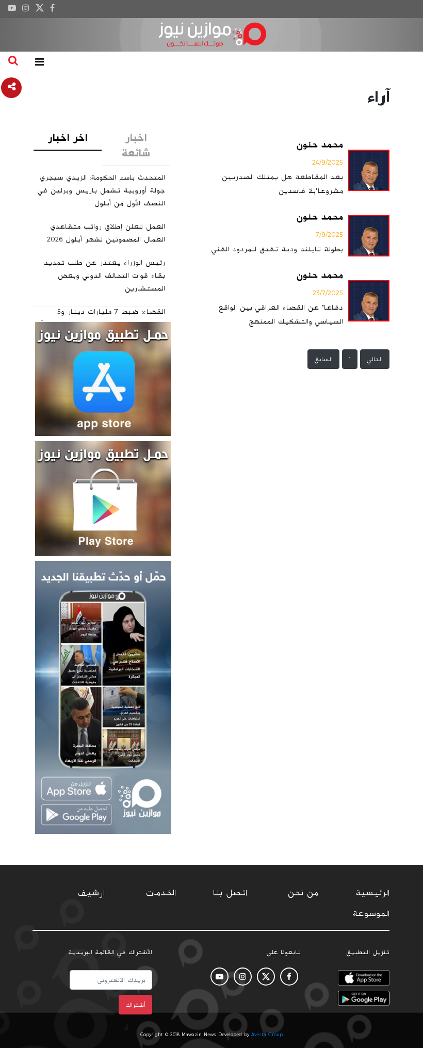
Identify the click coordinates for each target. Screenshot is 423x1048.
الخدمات (161, 893)
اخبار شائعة (135, 145)
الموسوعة (370, 914)
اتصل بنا (230, 893)
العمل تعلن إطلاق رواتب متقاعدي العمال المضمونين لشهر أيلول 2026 (106, 233)
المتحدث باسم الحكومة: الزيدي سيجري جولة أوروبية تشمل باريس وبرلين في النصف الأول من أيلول (101, 190)
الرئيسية (372, 893)
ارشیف (91, 893)
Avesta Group (267, 1034)
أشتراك (135, 1004)
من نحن (303, 893)
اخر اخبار (67, 138)
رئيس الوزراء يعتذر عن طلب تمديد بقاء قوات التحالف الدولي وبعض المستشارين (104, 275)
